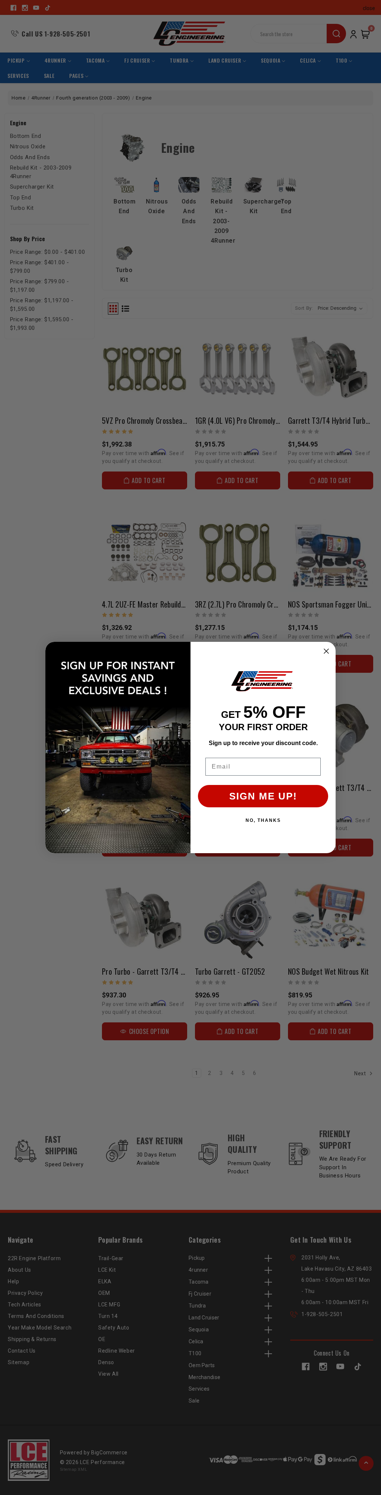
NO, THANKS (263, 820)
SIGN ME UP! (263, 796)
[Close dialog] (326, 651)
